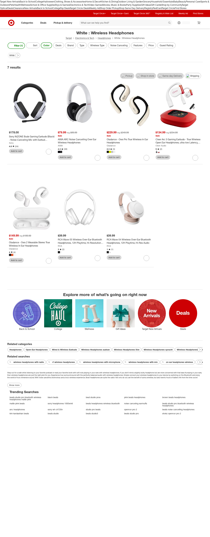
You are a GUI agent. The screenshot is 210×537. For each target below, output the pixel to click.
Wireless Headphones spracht (158, 349)
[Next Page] (200, 45)
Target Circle (168, 8)
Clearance (18, 8)
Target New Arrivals (10, 1)
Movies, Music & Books (114, 4)
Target (69, 38)
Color (46, 45)
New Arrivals (30, 8)
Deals (10, 8)
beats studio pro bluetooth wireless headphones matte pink (25, 398)
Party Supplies (133, 4)
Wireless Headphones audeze (95, 349)
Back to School (27, 1)
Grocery (147, 1)
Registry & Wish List (164, 13)
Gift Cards (156, 4)
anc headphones (17, 409)
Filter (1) (18, 45)
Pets (11, 4)
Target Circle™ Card (119, 13)
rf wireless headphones (63, 362)
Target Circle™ (99, 13)
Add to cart (16, 151)
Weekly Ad (94, 8)
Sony (11, 143)
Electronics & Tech (79, 4)
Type (82, 45)
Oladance (111, 145)
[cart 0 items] (199, 23)
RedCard (157, 8)
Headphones (104, 38)
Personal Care (193, 1)
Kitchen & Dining (109, 1)
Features (138, 45)
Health (17, 4)
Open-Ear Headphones (37, 349)
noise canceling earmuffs (135, 403)
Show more (14, 385)
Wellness (25, 4)
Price (151, 45)
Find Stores (180, 8)
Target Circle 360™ (142, 13)
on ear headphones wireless (179, 362)
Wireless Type (97, 45)
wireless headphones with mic (143, 362)
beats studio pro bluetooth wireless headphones (178, 404)
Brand (70, 45)
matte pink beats (17, 403)
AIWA (60, 145)
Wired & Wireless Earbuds (64, 349)
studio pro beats (93, 409)
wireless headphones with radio (28, 362)
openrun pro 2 (130, 409)
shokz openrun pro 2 (171, 413)
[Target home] (11, 22)
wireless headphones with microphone (101, 362)
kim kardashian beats (19, 413)
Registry (148, 8)
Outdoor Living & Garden (130, 1)
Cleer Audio (161, 145)
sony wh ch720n (55, 409)
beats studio (53, 413)
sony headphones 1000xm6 (60, 403)
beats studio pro (131, 413)
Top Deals (65, 8)
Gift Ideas (146, 4)
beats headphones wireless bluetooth (103, 403)
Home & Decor (93, 1)
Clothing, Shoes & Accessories (70, 1)
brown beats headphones (173, 397)
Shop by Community (171, 4)
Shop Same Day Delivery (131, 8)
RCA (60, 246)
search (169, 22)
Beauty (182, 1)
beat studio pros (93, 397)
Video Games (95, 4)
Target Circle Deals (79, 8)
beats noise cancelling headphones (178, 409)
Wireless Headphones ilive (126, 349)
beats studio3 (92, 413)
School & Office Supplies (42, 4)
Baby (176, 1)
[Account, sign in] (185, 23)
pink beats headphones (134, 397)
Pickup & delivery (63, 22)
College (39, 1)
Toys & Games (62, 4)
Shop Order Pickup (109, 8)
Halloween (48, 1)
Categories (27, 22)
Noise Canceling (119, 45)
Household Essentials (162, 1)
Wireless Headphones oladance (192, 349)
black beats (53, 397)
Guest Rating (166, 45)
